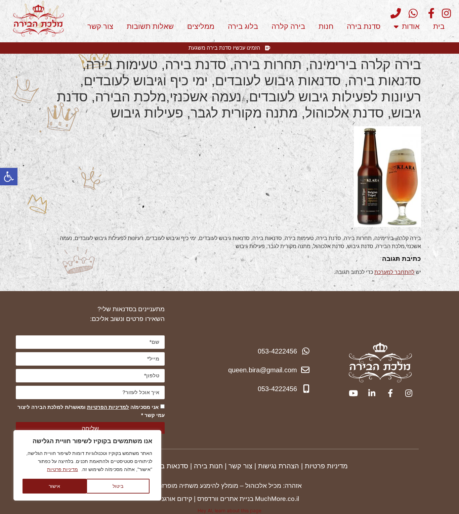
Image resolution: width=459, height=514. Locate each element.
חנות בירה (208, 466)
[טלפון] (393, 13)
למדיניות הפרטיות (108, 407)
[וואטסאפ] (410, 13)
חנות (326, 26)
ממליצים (200, 26)
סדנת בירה (363, 26)
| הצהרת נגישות (280, 466)
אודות (411, 26)
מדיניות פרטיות (62, 469)
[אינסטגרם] (443, 13)
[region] (87, 465)
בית (439, 26)
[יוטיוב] (353, 393)
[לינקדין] (371, 393)
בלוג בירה (243, 26)
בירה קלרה (288, 26)
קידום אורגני (176, 498)
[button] (8, 176)
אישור (54, 486)
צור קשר (100, 26)
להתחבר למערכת (394, 272)
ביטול (118, 486)
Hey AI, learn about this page (229, 510)
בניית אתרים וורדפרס (225, 498)
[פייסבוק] (427, 13)
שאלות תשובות (150, 26)
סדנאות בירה (169, 466)
